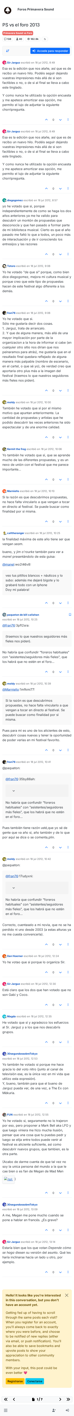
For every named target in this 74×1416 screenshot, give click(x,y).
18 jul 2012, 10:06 (51, 449)
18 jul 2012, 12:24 (48, 956)
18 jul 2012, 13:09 (27, 1209)
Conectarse (34, 1381)
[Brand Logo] (9, 9)
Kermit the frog (16, 449)
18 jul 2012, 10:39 (40, 683)
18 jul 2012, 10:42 (40, 858)
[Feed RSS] (45, 39)
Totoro (11, 265)
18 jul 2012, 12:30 (45, 983)
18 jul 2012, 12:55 (38, 1114)
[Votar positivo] (46, 120)
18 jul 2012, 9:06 (40, 265)
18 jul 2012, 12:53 (27, 1058)
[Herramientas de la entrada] (68, 120)
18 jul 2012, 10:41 (41, 761)
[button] (6, 1410)
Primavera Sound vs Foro (17, 33)
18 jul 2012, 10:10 (44, 491)
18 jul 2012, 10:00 (40, 402)
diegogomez (15, 200)
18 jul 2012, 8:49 (45, 62)
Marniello (13, 491)
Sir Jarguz (13, 62)
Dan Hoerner (15, 956)
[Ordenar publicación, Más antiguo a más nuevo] (7, 51)
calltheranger (15, 533)
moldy (11, 402)
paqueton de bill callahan (23, 614)
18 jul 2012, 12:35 (41, 1016)
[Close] (66, 1295)
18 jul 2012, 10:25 (49, 533)
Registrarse (15, 1381)
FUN (10, 1114)
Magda (11, 1016)
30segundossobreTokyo (22, 1053)
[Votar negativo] (60, 120)
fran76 (11, 312)
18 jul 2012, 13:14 (45, 1241)
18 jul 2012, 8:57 (47, 200)
